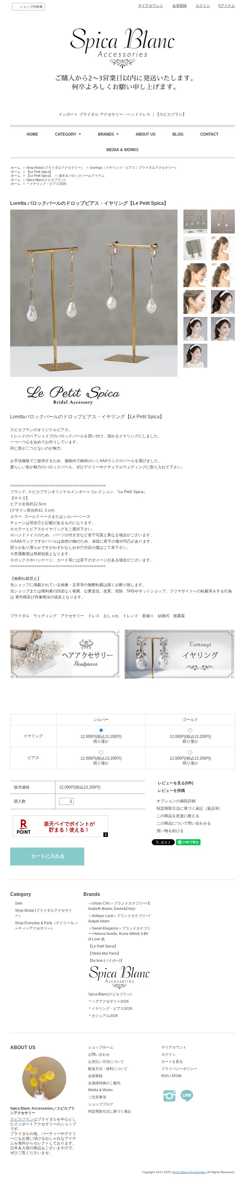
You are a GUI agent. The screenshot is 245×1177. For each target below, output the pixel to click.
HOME (32, 134)
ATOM (176, 1076)
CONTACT (209, 134)
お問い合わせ (99, 1054)
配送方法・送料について (108, 1069)
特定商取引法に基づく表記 (109, 1111)
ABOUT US (146, 134)
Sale (18, 903)
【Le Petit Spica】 (39, 172)
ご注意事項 (97, 1097)
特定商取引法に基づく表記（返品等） (190, 808)
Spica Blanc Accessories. (189, 1172)
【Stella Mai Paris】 (104, 953)
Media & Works (100, 1090)
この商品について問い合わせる (184, 823)
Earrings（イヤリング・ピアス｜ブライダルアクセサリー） (134, 167)
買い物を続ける (170, 830)
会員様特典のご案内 (104, 1083)
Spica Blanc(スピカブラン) (45, 180)
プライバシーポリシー (179, 1069)
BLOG (177, 134)
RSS (165, 1076)
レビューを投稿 (171, 790)
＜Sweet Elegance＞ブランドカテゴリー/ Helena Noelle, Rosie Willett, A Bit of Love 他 (119, 933)
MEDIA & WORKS (122, 150)
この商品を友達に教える (178, 816)
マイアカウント (150, 6)
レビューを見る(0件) (175, 783)
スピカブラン (21, 1119)
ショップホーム (100, 1047)
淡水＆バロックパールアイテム (82, 175)
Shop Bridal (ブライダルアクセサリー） (55, 167)
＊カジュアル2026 (103, 1016)
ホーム (16, 167)
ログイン (203, 6)
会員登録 (179, 6)
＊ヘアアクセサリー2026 (108, 1001)
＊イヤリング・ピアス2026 (46, 183)
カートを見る (172, 1062)
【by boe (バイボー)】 (106, 960)
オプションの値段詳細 (176, 801)
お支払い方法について (106, 1062)
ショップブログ (100, 1104)
